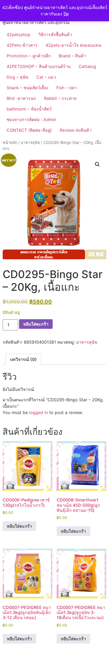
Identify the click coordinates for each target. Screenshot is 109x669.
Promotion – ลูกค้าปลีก (29, 55)
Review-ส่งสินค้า (76, 130)
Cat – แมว (46, 77)
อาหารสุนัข (30, 142)
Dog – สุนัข (17, 77)
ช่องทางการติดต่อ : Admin (31, 119)
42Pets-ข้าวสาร (22, 45)
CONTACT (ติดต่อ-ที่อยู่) (29, 130)
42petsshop (18, 34)
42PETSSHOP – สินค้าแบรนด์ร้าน (39, 66)
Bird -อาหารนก (21, 98)
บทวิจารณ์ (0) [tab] (23, 359)
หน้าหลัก (10, 142)
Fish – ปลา (66, 87)
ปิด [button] (66, 13)
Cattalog (87, 66)
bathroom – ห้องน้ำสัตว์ (29, 109)
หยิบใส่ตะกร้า (35, 324)
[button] (97, 164)
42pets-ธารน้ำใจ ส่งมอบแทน (73, 45)
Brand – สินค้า (72, 55)
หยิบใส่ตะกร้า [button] (19, 526)
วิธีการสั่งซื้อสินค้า (55, 34)
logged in (38, 412)
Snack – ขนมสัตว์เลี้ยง (27, 87)
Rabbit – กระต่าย (60, 98)
